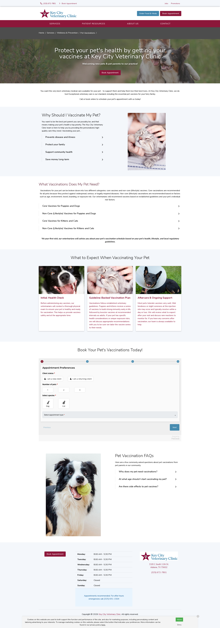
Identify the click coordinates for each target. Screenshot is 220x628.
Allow (179, 619)
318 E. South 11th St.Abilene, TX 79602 (159, 566)
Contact (165, 23)
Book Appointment (170, 13)
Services (55, 23)
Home (41, 32)
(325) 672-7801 (159, 572)
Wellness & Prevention (67, 32)
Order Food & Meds (148, 13)
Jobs (166, 3)
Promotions (175, 3)
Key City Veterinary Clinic (110, 614)
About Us (133, 23)
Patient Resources (93, 23)
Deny (179, 625)
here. (103, 625)
